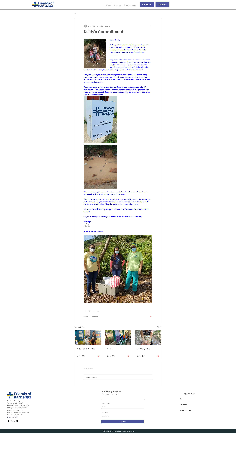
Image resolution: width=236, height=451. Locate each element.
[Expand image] (100, 119)
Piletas (110, 349)
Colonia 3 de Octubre (86, 349)
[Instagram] (11, 421)
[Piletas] (118, 337)
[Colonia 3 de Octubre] (88, 337)
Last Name (105, 412)
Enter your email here (109, 394)
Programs (183, 404)
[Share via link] (98, 311)
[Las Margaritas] (148, 337)
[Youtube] (17, 421)
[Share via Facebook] (85, 311)
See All (159, 327)
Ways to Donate (185, 410)
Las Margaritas (143, 349)
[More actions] (151, 26)
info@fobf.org (16, 401)
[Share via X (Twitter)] (89, 311)
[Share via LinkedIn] (94, 311)
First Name (105, 403)
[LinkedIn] (14, 421)
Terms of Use (122, 431)
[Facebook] (8, 421)
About (182, 399)
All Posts (77, 13)
